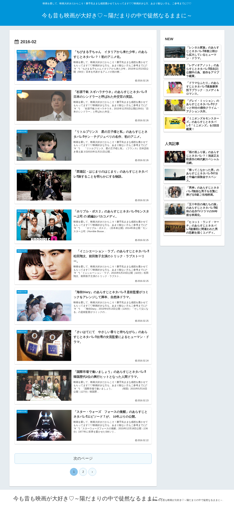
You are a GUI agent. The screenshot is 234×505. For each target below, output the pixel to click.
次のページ (83, 458)
